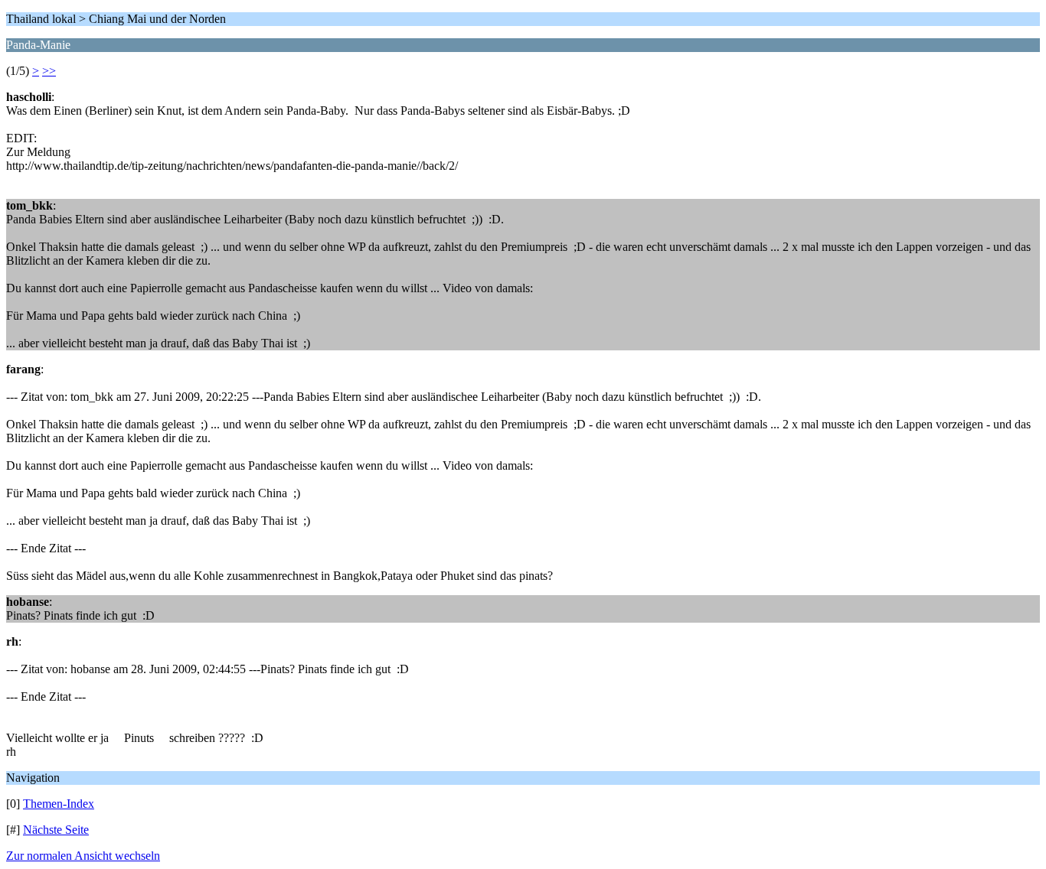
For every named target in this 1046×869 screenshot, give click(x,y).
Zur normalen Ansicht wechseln (83, 855)
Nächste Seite (56, 829)
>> (49, 70)
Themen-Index (58, 803)
